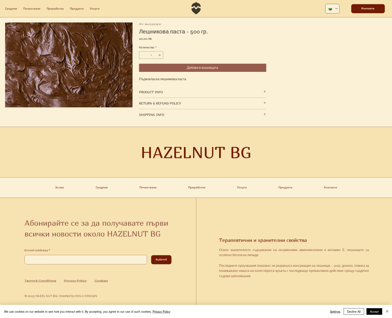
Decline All (354, 311)
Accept (374, 311)
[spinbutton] (151, 55)
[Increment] (160, 55)
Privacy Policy (75, 280)
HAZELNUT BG (196, 152)
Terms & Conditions (40, 280)
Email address (36, 250)
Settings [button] (335, 311)
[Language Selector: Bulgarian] (332, 8)
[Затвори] (387, 311)
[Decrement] (142, 55)
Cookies (101, 280)
